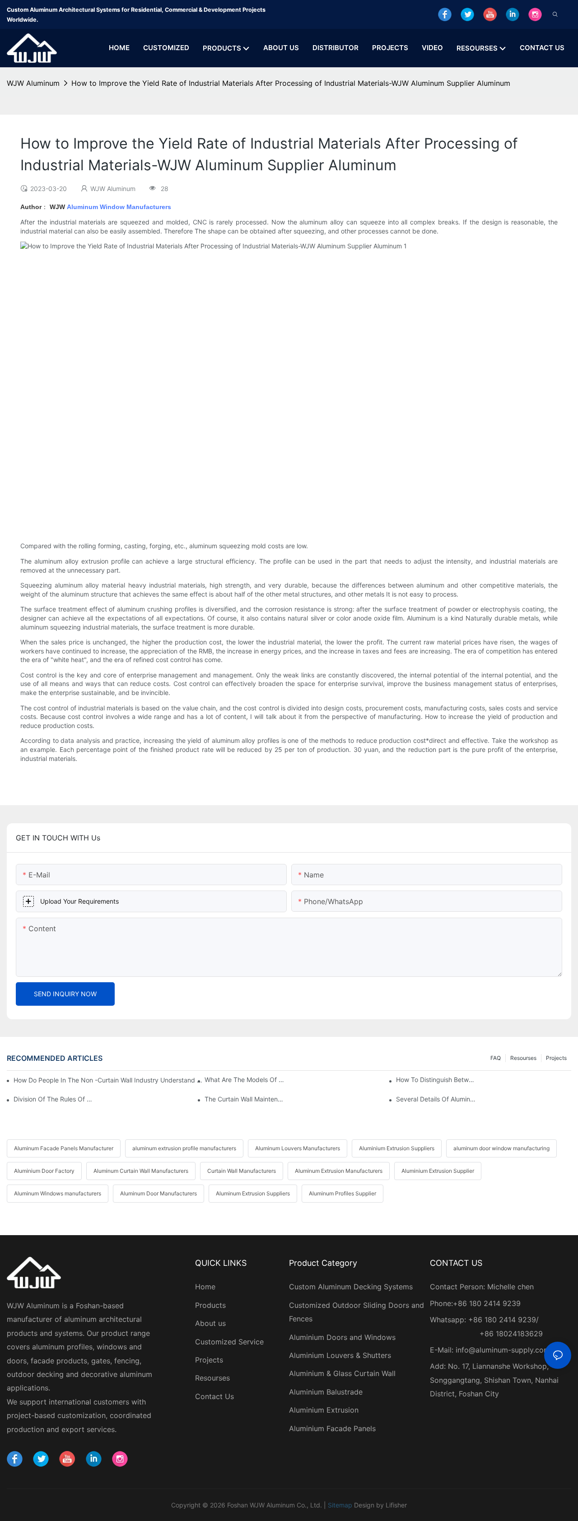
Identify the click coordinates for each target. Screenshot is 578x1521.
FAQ (495, 1057)
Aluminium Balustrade (326, 1391)
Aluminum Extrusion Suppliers (253, 1193)
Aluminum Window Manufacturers (119, 206)
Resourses (523, 1057)
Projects (556, 1057)
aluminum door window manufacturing (501, 1148)
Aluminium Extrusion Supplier (437, 1170)
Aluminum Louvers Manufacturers (297, 1148)
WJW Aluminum (33, 83)
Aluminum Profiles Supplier (342, 1193)
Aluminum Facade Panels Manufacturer (63, 1148)
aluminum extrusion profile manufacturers (184, 1148)
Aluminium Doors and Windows (342, 1337)
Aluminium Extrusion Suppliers (396, 1148)
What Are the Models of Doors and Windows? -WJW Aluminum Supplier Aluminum (244, 1079)
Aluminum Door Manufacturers (158, 1193)
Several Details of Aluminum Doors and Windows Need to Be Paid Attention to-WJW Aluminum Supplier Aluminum (435, 1099)
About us (210, 1323)
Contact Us (214, 1396)
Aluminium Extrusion (324, 1409)
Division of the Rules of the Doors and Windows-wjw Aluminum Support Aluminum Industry (53, 1099)
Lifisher (396, 1505)
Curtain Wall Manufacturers (241, 1170)
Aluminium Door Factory (44, 1170)
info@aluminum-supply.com (503, 1349)
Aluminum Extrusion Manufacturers (338, 1170)
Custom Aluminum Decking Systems (352, 1286)
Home (205, 1286)
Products (210, 1305)
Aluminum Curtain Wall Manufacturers (140, 1170)
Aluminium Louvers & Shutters (340, 1355)
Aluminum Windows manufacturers (57, 1193)
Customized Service (229, 1341)
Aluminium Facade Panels (332, 1428)
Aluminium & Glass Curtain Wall (342, 1373)
